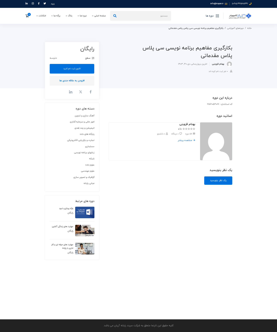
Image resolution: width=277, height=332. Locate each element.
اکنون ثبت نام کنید (72, 68)
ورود (53, 3)
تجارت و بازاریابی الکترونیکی (80, 140)
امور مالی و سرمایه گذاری (82, 121)
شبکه (91, 158)
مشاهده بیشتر (185, 140)
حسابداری (89, 146)
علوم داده (89, 164)
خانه (249, 28)
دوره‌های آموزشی (235, 28)
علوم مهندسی (87, 171)
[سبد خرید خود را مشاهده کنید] (28, 15)
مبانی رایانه (89, 183)
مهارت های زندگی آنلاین (62, 226)
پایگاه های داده (87, 134)
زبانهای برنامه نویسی (84, 152)
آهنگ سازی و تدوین (84, 115)
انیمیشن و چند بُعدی (84, 128)
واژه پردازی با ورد (66, 208)
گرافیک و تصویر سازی (83, 177)
